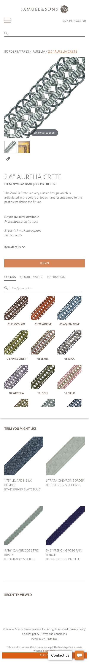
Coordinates (31, 277)
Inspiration (55, 277)
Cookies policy (30, 634)
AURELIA (39, 51)
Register (80, 20)
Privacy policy (78, 629)
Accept (45, 655)
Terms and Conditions (53, 634)
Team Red (51, 638)
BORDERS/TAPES (16, 51)
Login (44, 263)
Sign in (67, 20)
